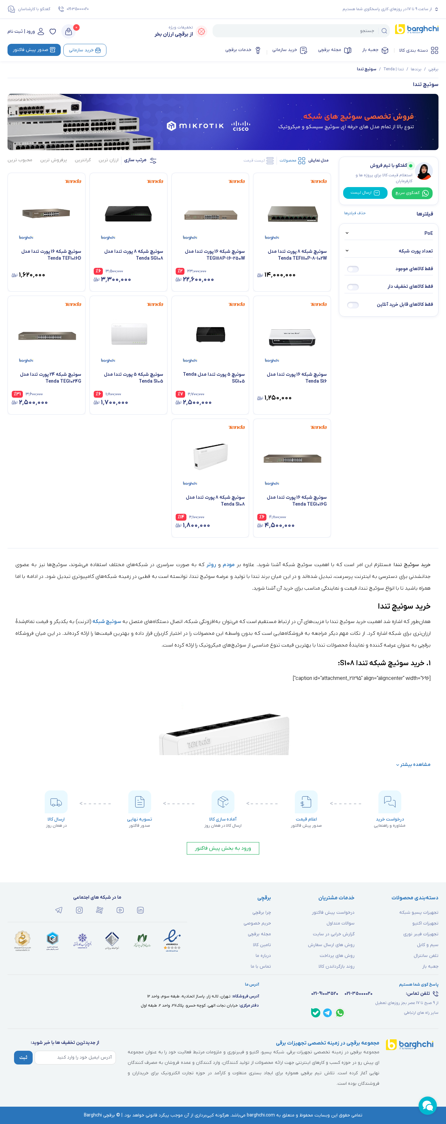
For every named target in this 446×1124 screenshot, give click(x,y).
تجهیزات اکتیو (425, 923)
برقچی (433, 69)
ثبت (23, 1058)
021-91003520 (324, 994)
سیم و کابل (427, 945)
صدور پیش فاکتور (30, 50)
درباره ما (263, 956)
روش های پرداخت (337, 956)
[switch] (353, 269)
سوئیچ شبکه (106, 621)
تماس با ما (261, 966)
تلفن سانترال (426, 956)
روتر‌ (211, 565)
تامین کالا (262, 945)
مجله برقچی (329, 50)
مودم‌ (229, 565)
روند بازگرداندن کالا (337, 966)
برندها (416, 69)
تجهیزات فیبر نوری (420, 934)
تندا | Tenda (393, 69)
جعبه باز (370, 50)
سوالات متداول (341, 923)
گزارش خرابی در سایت (334, 934)
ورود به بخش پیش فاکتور (223, 848)
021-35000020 (78, 9)
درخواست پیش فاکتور (333, 912)
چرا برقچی (261, 912)
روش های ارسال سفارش (331, 945)
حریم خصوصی (257, 923)
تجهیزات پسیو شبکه (418, 912)
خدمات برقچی (238, 50)
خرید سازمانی (284, 50)
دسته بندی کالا (413, 50)
